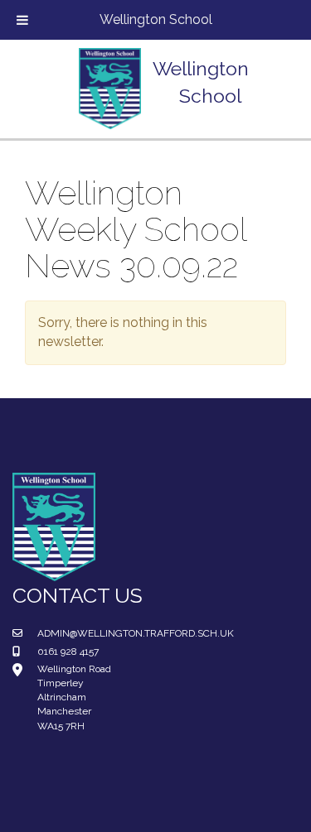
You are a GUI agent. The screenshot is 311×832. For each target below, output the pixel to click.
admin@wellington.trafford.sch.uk (135, 633)
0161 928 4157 (68, 651)
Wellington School (156, 19)
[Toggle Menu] (22, 20)
